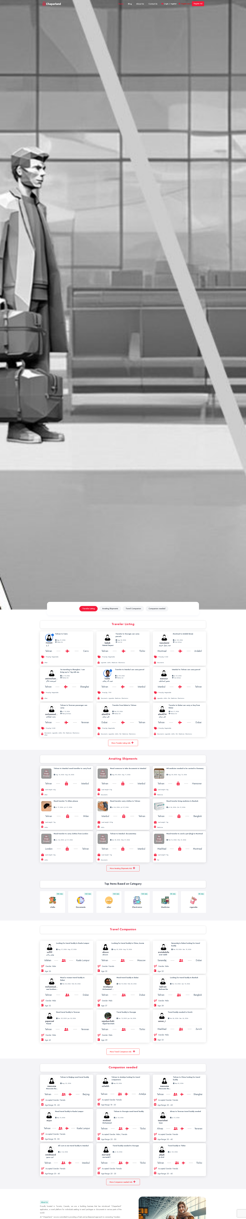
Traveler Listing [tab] (88, 608)
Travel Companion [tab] (133, 608)
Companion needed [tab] (157, 608)
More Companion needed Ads (121, 1182)
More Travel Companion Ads (121, 1051)
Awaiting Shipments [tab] (110, 608)
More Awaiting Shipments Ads (121, 868)
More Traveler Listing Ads (120, 743)
